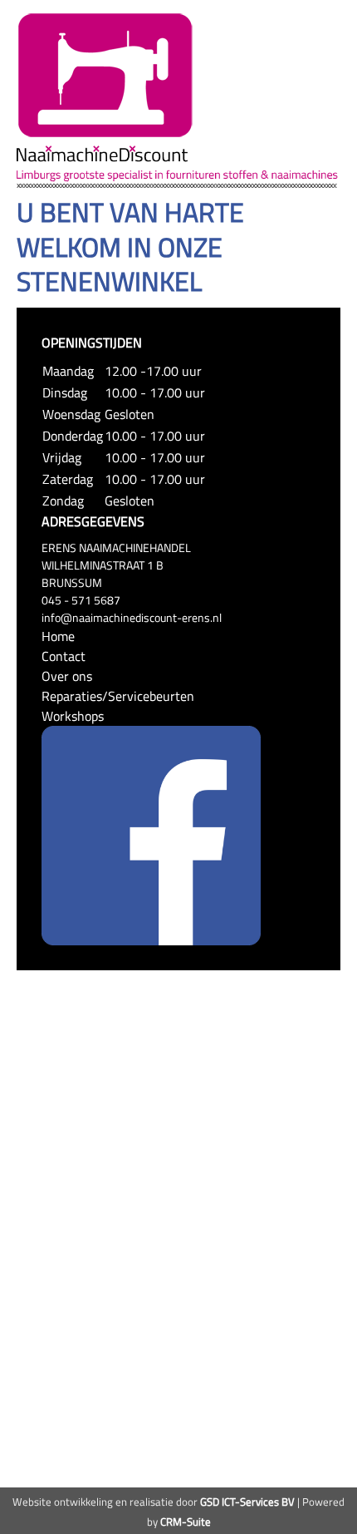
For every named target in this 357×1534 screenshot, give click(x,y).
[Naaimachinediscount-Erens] (105, 74)
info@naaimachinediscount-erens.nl (132, 617)
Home (58, 636)
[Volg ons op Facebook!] (151, 834)
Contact (64, 656)
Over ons (67, 676)
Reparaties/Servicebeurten (118, 696)
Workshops (73, 716)
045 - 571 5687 (81, 600)
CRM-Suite (185, 1521)
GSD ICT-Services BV (247, 1501)
